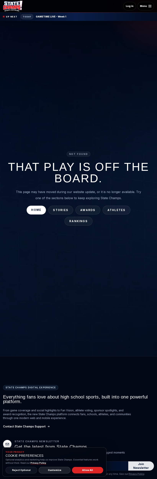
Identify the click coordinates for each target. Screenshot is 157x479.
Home (36, 209)
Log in (129, 6)
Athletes (116, 210)
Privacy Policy (136, 473)
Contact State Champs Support (24, 426)
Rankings (78, 221)
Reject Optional (21, 470)
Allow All (87, 470)
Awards (87, 210)
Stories (60, 210)
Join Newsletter (141, 465)
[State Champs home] (14, 6)
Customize (54, 470)
